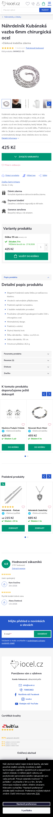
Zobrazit (13, 528)
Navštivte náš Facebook (28, 694)
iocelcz (29, 699)
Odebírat (42, 634)
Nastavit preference (27, 804)
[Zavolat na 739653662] (33, 4)
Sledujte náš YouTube (28, 703)
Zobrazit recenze (18, 568)
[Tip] (13, 494)
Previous (44, 394)
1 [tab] (25, 456)
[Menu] (49, 3)
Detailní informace (9, 138)
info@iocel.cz (29, 685)
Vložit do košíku (29, 256)
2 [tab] (27, 456)
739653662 (29, 690)
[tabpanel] (13, 426)
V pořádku (26, 810)
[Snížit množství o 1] (46, 249)
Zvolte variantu (29, 156)
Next (49, 394)
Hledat (45, 10)
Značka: (11, 182)
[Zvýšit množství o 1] (46, 245)
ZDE (38, 793)
